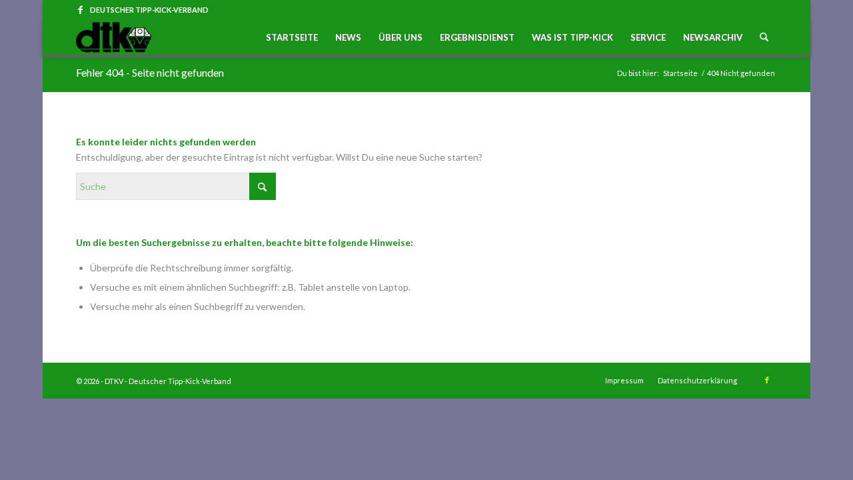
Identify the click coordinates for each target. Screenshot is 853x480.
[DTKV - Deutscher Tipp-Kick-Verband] (114, 37)
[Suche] (764, 37)
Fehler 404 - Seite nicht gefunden (150, 72)
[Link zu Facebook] (80, 10)
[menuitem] (292, 37)
